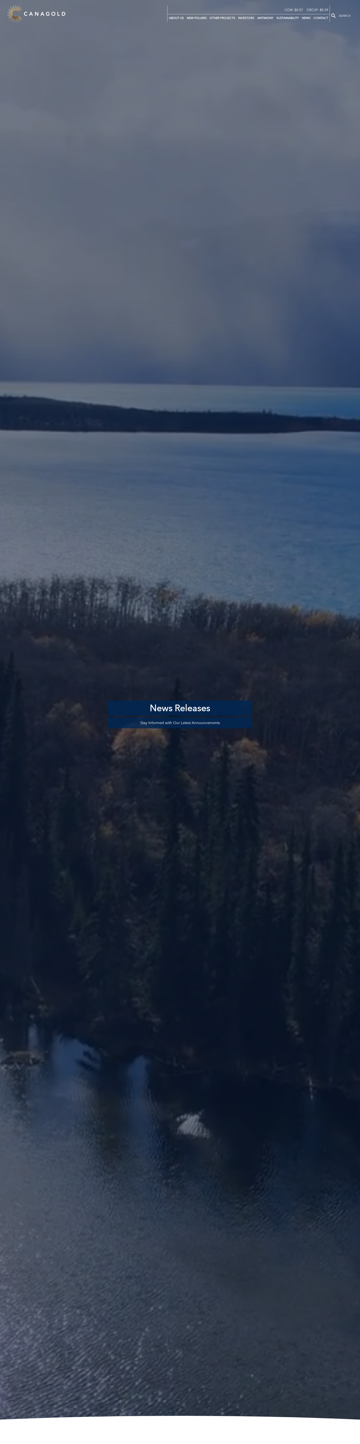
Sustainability (287, 18)
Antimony (265, 18)
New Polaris (197, 18)
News (306, 18)
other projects (222, 18)
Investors (246, 18)
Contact (321, 18)
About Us (176, 18)
